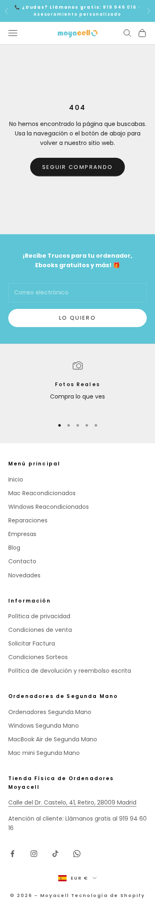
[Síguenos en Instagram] (34, 854)
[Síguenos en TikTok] (55, 854)
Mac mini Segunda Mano (44, 753)
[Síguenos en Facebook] (12, 854)
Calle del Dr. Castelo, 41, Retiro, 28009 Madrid (72, 802)
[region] (77, 386)
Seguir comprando (77, 167)
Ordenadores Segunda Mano (49, 712)
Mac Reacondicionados (42, 493)
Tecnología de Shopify (108, 895)
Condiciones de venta (40, 630)
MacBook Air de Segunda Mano (52, 739)
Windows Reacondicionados (48, 507)
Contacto (22, 561)
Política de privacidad (39, 616)
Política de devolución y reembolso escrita (69, 671)
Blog (14, 547)
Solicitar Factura (31, 643)
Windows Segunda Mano (43, 725)
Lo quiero (77, 318)
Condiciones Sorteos (38, 657)
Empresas (22, 534)
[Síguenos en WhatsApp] (77, 854)
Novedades (24, 575)
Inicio (15, 479)
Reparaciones (28, 520)
